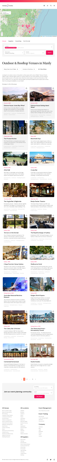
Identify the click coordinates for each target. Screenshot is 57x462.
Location (7, 46)
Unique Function (5, 432)
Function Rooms (40, 146)
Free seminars (41, 421)
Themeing (22, 451)
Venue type (7, 52)
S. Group (26, 459)
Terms (40, 434)
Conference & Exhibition (7, 416)
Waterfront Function (6, 435)
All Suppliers (24, 437)
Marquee (20, 305)
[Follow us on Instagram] (54, 459)
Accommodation (34, 304)
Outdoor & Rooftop (6, 427)
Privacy (40, 433)
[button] (26, 14)
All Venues (5, 408)
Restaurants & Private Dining (8, 430)
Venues (4, 41)
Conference (13, 113)
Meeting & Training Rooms (7, 424)
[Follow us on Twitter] (50, 459)
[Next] (25, 94)
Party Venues (41, 273)
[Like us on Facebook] (47, 459)
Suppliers (10, 41)
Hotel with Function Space (7, 423)
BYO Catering (40, 240)
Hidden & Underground (6, 419)
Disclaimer (41, 431)
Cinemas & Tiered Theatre (7, 415)
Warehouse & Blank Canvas (7, 433)
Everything (18, 41)
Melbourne (23, 419)
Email (35, 391)
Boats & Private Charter (7, 412)
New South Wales (24, 421)
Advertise (41, 426)
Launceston (23, 418)
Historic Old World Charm (7, 421)
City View (50, 179)
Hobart (22, 416)
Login (40, 430)
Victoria (22, 432)
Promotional (23, 448)
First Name (36, 386)
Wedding (22, 454)
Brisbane (22, 412)
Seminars (6, 114)
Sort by (4, 12)
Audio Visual (23, 439)
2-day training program (43, 418)
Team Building (23, 450)
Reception (6, 179)
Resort (3, 429)
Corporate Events (43, 179)
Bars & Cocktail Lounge (6, 410)
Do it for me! (26, 41)
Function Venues (12, 114)
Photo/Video (23, 447)
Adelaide (22, 410)
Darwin (22, 415)
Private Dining (14, 146)
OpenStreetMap (49, 36)
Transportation (23, 453)
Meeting (41, 116)
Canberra (22, 413)
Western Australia (24, 433)
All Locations (25, 408)
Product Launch (34, 210)
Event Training (43, 414)
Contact (40, 436)
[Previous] (5, 94)
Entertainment (23, 442)
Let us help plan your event (44, 410)
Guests (27, 52)
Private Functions (34, 115)
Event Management (45, 408)
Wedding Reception (21, 113)
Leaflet (43, 36)
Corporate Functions (43, 370)
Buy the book (41, 416)
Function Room (11, 337)
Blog (39, 428)
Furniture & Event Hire (25, 445)
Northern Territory (24, 423)
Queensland (23, 426)
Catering (22, 441)
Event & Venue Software (25, 444)
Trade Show (6, 306)
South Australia (24, 427)
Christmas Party (7, 113)
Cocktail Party (21, 146)
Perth (22, 424)
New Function (5, 426)
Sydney (22, 429)
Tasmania (22, 430)
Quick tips (41, 419)
